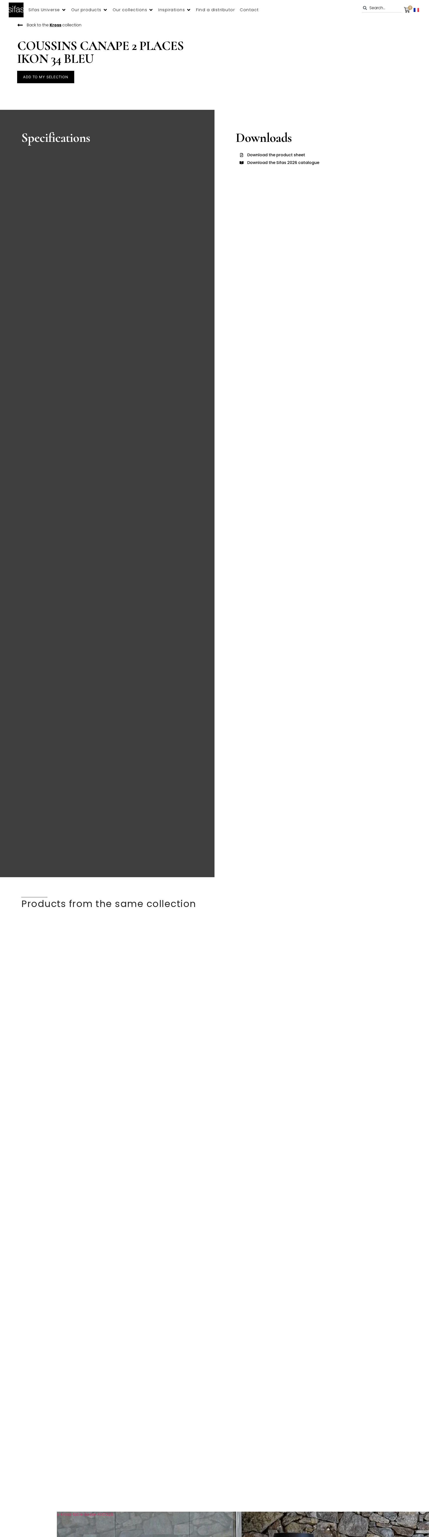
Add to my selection (45, 77)
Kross (55, 25)
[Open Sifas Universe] (63, 10)
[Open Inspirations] (188, 10)
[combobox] (381, 7)
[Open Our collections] (150, 10)
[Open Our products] (105, 10)
